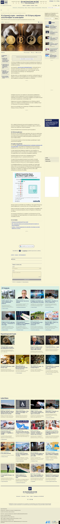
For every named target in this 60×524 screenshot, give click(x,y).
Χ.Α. (1, 10)
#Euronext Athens (38, 7)
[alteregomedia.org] (48, 522)
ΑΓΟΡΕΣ (46, 157)
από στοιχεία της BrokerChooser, (25, 67)
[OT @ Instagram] (57, 1)
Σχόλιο (13, 270)
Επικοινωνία (18, 496)
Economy (32, 5)
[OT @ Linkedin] (58, 1)
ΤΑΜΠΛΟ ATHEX (47, 161)
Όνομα (13, 266)
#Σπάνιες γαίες (44, 7)
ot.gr (1, 13)
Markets (24, 5)
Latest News (4, 398)
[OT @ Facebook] (54, 1)
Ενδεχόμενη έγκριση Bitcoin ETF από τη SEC (20, 222)
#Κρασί (26, 7)
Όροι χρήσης (23, 496)
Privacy (28, 496)
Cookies (31, 496)
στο (24, 250)
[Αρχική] (4, 2)
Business (28, 5)
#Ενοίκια (29, 7)
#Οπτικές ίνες (15, 7)
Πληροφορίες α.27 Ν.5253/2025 (39, 496)
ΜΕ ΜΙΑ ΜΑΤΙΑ (47, 159)
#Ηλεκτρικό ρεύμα (21, 7)
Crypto (3, 13)
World (36, 5)
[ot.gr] (30, 3)
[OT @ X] (55, 1)
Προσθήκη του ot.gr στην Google (27, 58)
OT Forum (51, 1)
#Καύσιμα (33, 7)
